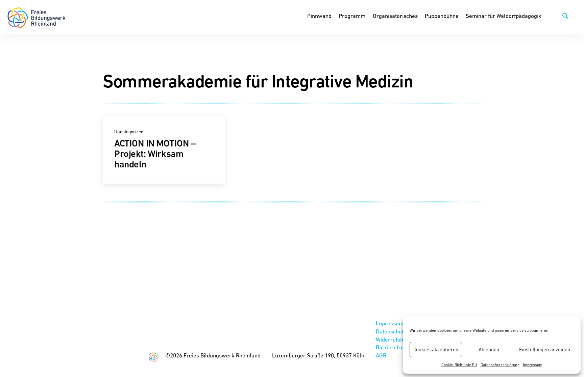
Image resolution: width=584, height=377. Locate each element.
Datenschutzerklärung (500, 364)
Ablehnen (489, 349)
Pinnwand (319, 15)
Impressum (532, 364)
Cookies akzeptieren (435, 349)
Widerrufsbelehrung (400, 339)
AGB (381, 355)
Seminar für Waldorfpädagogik (503, 15)
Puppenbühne (442, 15)
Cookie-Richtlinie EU (459, 364)
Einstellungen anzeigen (544, 349)
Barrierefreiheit (395, 347)
